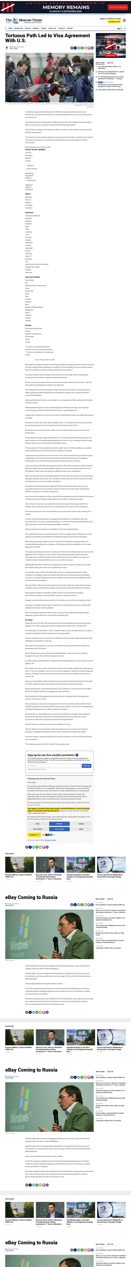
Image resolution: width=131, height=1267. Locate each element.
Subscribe (86, 766)
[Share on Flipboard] (88, 48)
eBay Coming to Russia (31, 897)
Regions (28, 28)
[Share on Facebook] (71, 48)
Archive (70, 28)
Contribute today (114, 21)
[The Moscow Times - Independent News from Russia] (23, 20)
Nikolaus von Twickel (17, 47)
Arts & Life (52, 28)
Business (36, 28)
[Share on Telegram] (78, 48)
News (10, 28)
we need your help (33, 805)
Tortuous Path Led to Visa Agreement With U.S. (47, 38)
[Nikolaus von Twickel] (7, 48)
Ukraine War (18, 28)
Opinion (43, 28)
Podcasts (61, 28)
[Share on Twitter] (75, 48)
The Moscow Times (13, 904)
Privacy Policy (42, 769)
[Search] (125, 28)
